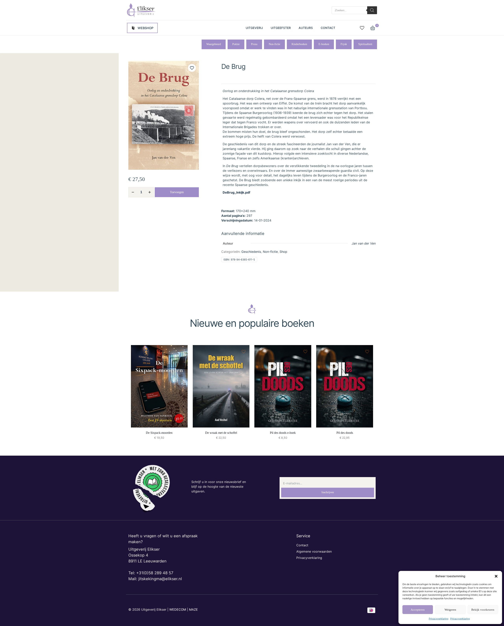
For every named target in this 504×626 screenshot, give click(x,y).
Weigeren (450, 609)
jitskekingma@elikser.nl (160, 578)
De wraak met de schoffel (221, 432)
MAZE (193, 609)
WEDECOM (177, 609)
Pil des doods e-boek (283, 432)
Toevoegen (177, 192)
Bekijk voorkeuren (482, 609)
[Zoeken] (372, 10)
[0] (373, 28)
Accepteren (418, 609)
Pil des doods (344, 432)
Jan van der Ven (364, 243)
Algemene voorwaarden (314, 551)
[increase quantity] (149, 192)
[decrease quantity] (132, 192)
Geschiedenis (251, 252)
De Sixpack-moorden (159, 432)
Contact (302, 545)
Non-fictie (270, 252)
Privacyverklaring (438, 618)
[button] (496, 576)
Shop (283, 252)
